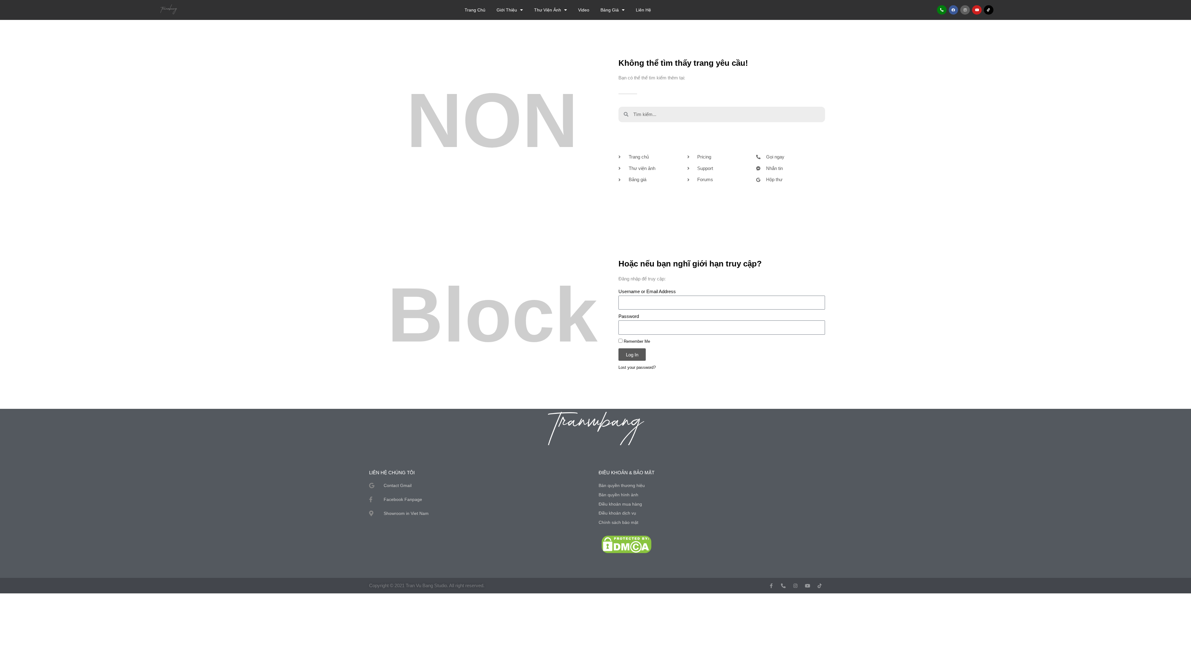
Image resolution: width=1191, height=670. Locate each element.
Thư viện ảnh (547, 9)
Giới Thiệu (507, 9)
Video (583, 9)
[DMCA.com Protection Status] (626, 544)
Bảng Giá (609, 9)
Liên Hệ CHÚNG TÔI (392, 472)
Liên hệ (643, 9)
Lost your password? (637, 367)
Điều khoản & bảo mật (626, 472)
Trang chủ (475, 9)
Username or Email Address (647, 291)
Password (628, 316)
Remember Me (636, 341)
